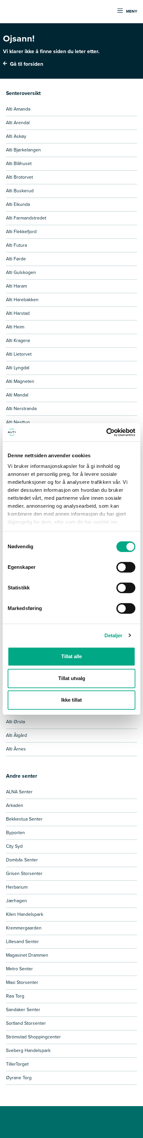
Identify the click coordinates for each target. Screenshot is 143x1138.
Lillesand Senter (22, 941)
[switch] (125, 567)
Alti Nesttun (18, 422)
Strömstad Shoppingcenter (33, 1036)
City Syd (14, 846)
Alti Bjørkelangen (23, 149)
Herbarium (17, 887)
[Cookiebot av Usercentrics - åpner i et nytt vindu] (106, 432)
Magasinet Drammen (27, 955)
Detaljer (113, 635)
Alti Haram (16, 286)
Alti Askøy (16, 136)
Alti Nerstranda (21, 408)
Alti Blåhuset (19, 163)
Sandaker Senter (23, 1009)
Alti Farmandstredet (26, 218)
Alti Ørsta (15, 721)
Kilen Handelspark (24, 914)
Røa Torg (15, 996)
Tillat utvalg (71, 678)
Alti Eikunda (18, 204)
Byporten (15, 832)
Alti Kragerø (18, 340)
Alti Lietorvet (19, 354)
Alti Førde (16, 258)
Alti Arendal (18, 122)
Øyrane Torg (19, 1077)
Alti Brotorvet (19, 177)
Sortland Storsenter (26, 1023)
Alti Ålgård (16, 735)
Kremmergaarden (24, 927)
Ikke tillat (71, 700)
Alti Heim (15, 326)
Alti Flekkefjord (21, 231)
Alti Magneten (20, 381)
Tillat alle (71, 656)
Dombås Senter (22, 859)
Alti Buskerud (20, 190)
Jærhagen (16, 900)
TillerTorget (17, 1064)
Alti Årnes (16, 748)
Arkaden (14, 805)
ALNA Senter (19, 791)
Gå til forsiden (26, 64)
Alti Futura (16, 245)
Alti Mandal (17, 395)
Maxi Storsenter (22, 982)
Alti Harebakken (22, 299)
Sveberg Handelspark (28, 1050)
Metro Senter (19, 968)
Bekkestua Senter (24, 819)
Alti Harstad (18, 313)
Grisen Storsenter (24, 873)
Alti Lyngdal (17, 367)
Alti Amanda (18, 109)
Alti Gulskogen (21, 272)
